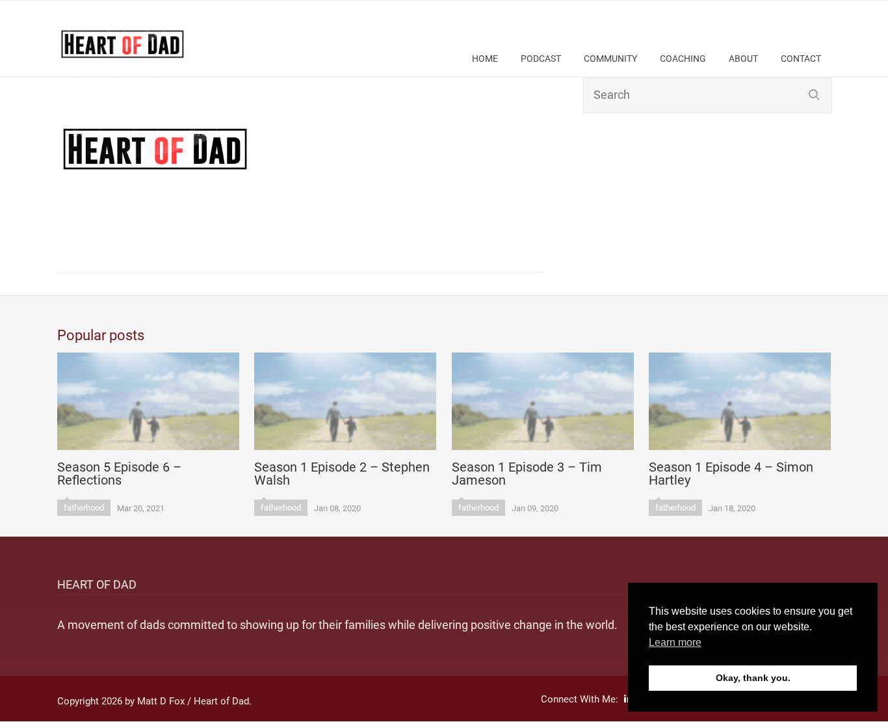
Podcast (541, 58)
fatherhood (84, 508)
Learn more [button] (675, 642)
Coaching (683, 58)
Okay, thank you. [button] (753, 678)
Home (485, 58)
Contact (801, 58)
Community (610, 58)
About (743, 58)
